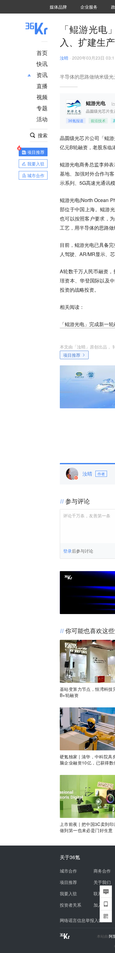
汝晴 (64, 58)
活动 (42, 119)
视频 (42, 97)
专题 (42, 108)
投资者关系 (70, 905)
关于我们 (102, 882)
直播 (42, 86)
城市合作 (68, 871)
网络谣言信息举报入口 (81, 920)
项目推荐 (71, 355)
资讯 (42, 75)
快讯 (42, 64)
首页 (42, 52)
